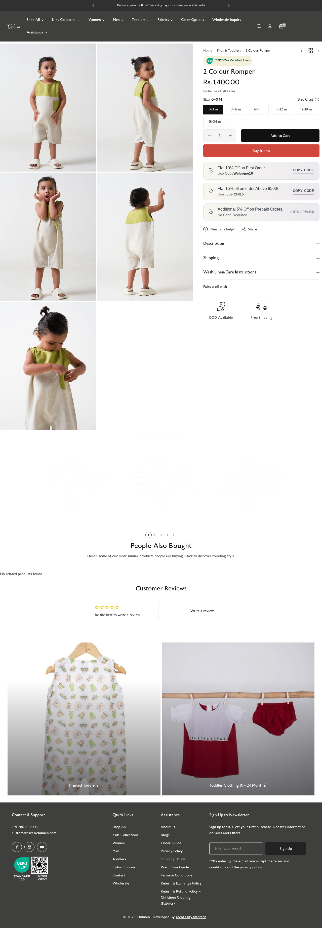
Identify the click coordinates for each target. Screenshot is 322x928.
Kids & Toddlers (229, 51)
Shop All (119, 827)
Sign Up (285, 848)
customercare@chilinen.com (34, 833)
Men (115, 851)
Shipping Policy (173, 859)
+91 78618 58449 (25, 827)
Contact (118, 875)
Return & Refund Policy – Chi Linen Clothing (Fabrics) (180, 898)
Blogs (165, 835)
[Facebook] (17, 847)
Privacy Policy (172, 851)
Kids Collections (125, 835)
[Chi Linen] (14, 26)
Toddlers (119, 859)
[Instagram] (29, 847)
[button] (93, 5)
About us (168, 827)
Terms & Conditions (176, 875)
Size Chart (305, 99)
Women (118, 843)
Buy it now (261, 150)
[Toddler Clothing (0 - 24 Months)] (238, 718)
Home (207, 51)
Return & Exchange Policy (181, 883)
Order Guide (171, 843)
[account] (269, 26)
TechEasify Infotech (191, 917)
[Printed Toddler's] (84, 718)
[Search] (258, 26)
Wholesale (120, 883)
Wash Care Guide (175, 867)
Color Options (123, 867)
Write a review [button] (202, 611)
